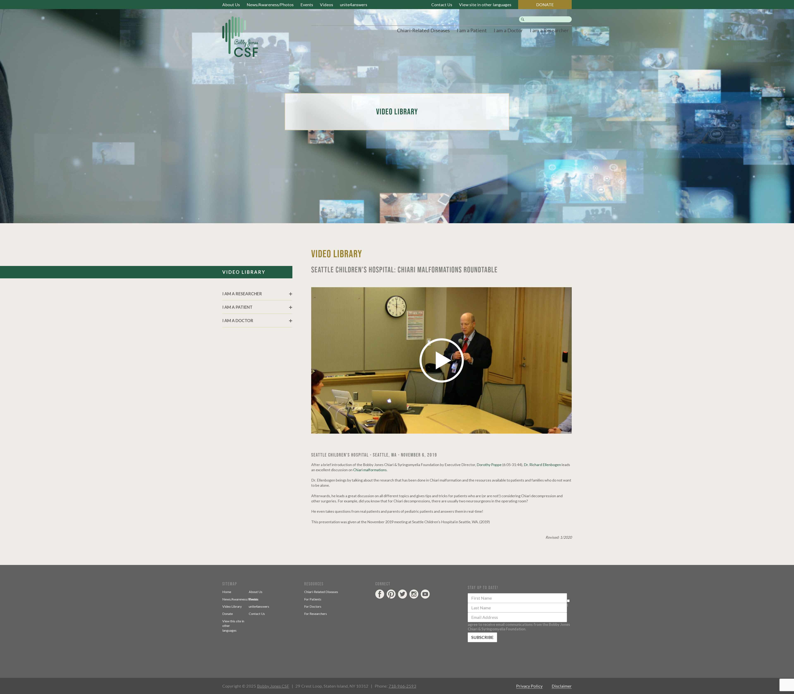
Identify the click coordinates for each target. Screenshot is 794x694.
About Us (231, 4)
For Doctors (312, 606)
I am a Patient (472, 30)
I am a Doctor (508, 30)
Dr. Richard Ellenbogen (542, 464)
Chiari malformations (370, 469)
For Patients (312, 599)
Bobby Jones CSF (273, 685)
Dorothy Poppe (489, 464)
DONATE (545, 4)
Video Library (232, 606)
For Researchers (315, 614)
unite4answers (353, 4)
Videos (326, 4)
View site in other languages (485, 4)
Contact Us (441, 4)
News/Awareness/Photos (270, 4)
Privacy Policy (529, 685)
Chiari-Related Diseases (423, 30)
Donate (227, 614)
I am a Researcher (549, 30)
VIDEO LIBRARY (243, 272)
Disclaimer (562, 685)
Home (226, 592)
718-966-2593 (402, 685)
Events (306, 4)
